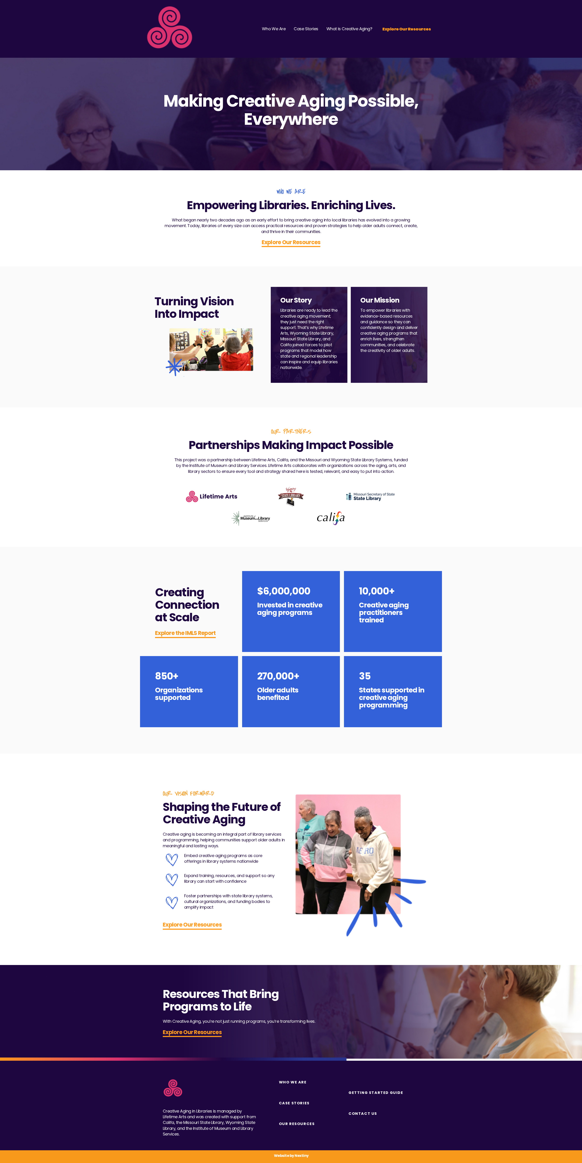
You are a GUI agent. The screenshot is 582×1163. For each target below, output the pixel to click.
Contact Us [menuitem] (363, 1113)
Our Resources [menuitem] (297, 1124)
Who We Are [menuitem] (293, 1082)
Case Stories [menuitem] (294, 1103)
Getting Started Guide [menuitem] (376, 1093)
